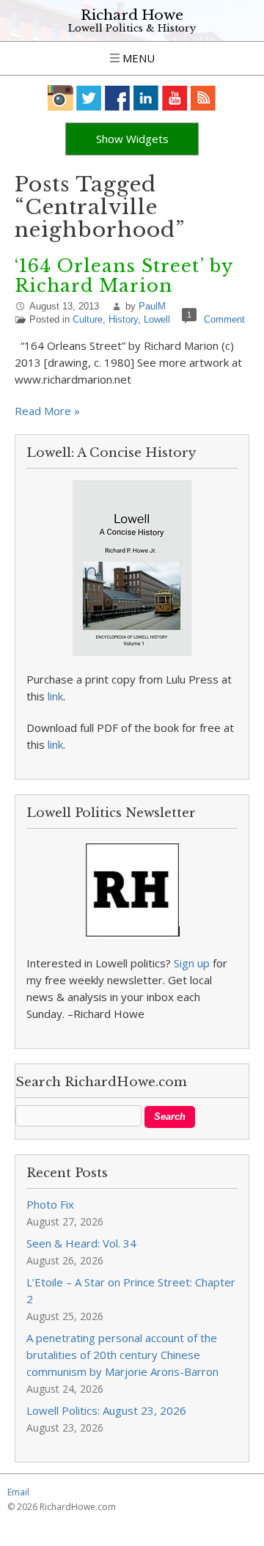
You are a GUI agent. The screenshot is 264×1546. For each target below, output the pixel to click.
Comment (224, 319)
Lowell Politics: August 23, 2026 (106, 1410)
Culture (88, 319)
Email (18, 1492)
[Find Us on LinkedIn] (146, 98)
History (123, 319)
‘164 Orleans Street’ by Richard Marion (123, 275)
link (55, 696)
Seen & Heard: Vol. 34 (81, 1243)
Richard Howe (132, 15)
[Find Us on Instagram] (60, 98)
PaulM (152, 306)
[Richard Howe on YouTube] (175, 98)
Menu (137, 58)
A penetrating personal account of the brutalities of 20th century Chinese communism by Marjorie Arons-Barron (122, 1354)
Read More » (47, 410)
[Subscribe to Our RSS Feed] (203, 98)
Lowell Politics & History (132, 28)
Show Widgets (132, 138)
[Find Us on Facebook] (118, 98)
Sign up (192, 963)
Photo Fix (50, 1204)
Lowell (157, 319)
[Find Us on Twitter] (89, 98)
